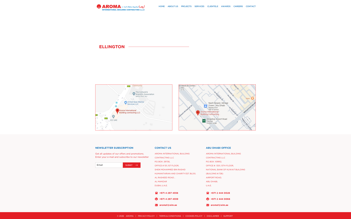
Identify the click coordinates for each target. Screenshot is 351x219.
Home (162, 6)
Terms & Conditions (170, 216)
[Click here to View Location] (133, 107)
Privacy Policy (146, 216)
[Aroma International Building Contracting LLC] (125, 7)
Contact (251, 6)
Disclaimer (213, 216)
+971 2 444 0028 (220, 193)
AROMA (130, 216)
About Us (173, 6)
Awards (225, 6)
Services (199, 6)
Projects (186, 6)
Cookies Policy (193, 216)
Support (228, 216)
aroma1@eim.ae (168, 205)
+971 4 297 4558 (168, 193)
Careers (238, 6)
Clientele (212, 6)
